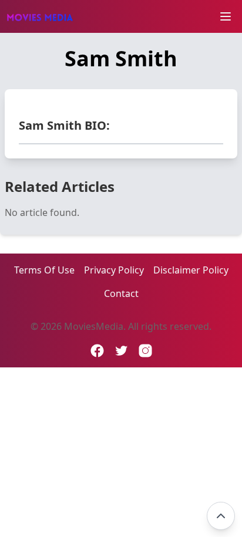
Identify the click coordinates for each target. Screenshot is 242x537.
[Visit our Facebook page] (97, 350)
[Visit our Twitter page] (121, 350)
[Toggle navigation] (226, 16)
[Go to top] (221, 516)
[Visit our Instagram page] (145, 350)
